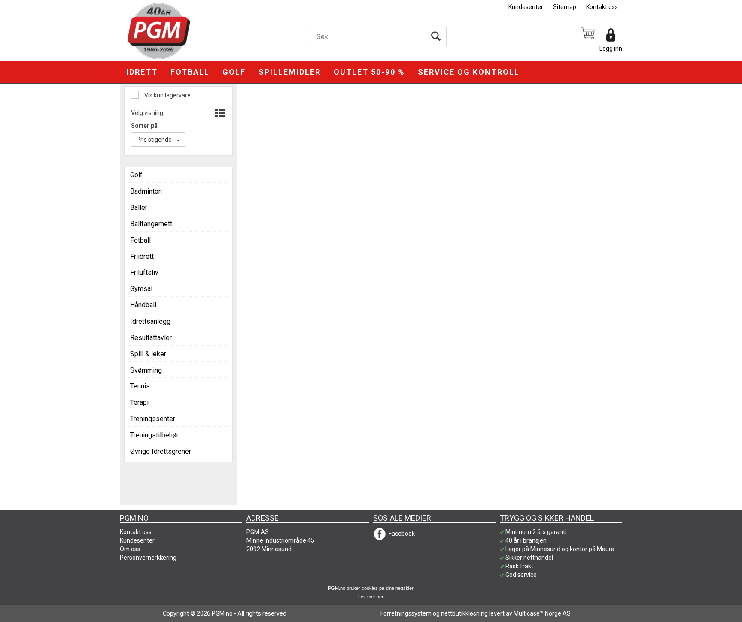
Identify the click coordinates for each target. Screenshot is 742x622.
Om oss (130, 549)
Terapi (139, 402)
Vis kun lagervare (167, 95)
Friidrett (142, 256)
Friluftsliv (144, 272)
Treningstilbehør (154, 435)
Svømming (146, 370)
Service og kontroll (469, 71)
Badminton (146, 191)
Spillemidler (289, 71)
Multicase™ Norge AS (542, 613)
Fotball (190, 71)
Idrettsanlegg (150, 321)
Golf (234, 71)
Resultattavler (151, 338)
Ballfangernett (151, 224)
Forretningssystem (406, 613)
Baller (138, 207)
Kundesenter (525, 6)
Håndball (143, 305)
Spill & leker (148, 354)
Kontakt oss (602, 6)
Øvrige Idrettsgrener (160, 451)
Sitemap (564, 6)
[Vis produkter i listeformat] (219, 113)
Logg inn (610, 48)
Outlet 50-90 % (369, 71)
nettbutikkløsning (464, 613)
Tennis (140, 386)
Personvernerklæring (148, 557)
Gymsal (141, 289)
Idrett (142, 71)
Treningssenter (152, 419)
